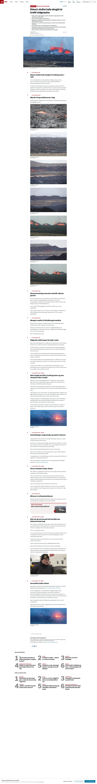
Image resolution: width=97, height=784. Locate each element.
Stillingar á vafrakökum (67, 781)
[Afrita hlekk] (61, 6)
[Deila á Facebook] (63, 6)
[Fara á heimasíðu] (4, 2)
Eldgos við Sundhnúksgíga (43, 6)
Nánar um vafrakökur (40, 781)
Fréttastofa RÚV (33, 31)
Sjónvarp (22, 1)
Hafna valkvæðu (79, 781)
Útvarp (16, 1)
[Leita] (94, 1)
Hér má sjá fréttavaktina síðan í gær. (53, 588)
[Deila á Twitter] (64, 6)
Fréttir (11, 1)
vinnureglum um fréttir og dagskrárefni (50, 642)
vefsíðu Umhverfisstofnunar (42, 462)
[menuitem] (13, 2)
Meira (27, 1)
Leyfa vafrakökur (90, 781)
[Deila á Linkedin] (66, 6)
